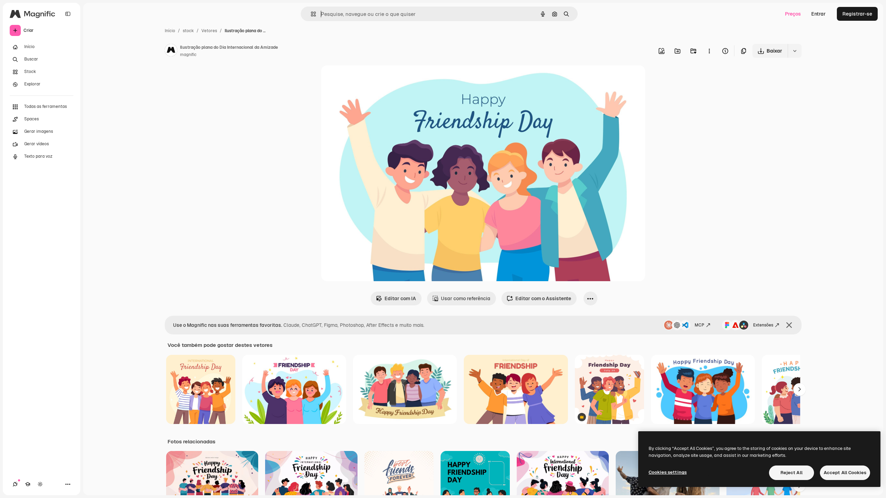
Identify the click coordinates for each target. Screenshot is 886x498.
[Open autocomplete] (310, 14)
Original (365, 78)
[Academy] (27, 484)
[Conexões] (15, 484)
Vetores (209, 31)
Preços (793, 14)
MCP (699, 325)
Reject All (791, 473)
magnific (188, 54)
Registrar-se (857, 14)
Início (170, 31)
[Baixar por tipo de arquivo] (795, 51)
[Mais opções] (709, 51)
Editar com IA (400, 298)
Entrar (818, 14)
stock (188, 31)
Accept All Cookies (845, 473)
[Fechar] (789, 325)
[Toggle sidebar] (67, 13)
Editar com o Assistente (543, 298)
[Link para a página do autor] (171, 51)
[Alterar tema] (40, 484)
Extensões (763, 325)
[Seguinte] (799, 389)
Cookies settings (668, 472)
